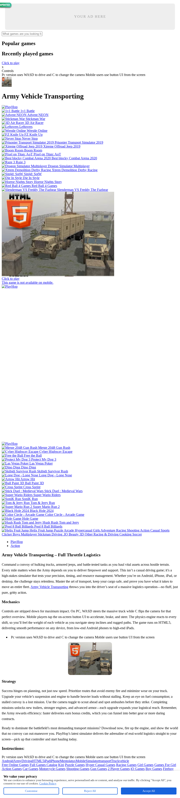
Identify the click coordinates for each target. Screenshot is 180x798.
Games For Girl (165, 765)
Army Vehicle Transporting (49, 587)
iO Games (138, 769)
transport (105, 761)
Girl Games (145, 765)
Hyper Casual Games (100, 765)
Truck (115, 761)
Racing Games (126, 765)
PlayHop (17, 542)
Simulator (92, 761)
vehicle (124, 761)
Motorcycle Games (52, 769)
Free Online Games (15, 765)
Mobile (81, 761)
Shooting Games (77, 769)
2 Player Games (119, 769)
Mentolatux (68, 761)
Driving (27, 761)
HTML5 (38, 761)
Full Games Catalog (43, 765)
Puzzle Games (75, 765)
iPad (47, 761)
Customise (31, 791)
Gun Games (98, 769)
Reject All (90, 791)
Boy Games (154, 769)
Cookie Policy (47, 783)
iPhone (55, 761)
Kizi (61, 765)
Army (17, 761)
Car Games (30, 769)
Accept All (148, 791)
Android (7, 761)
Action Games (12, 769)
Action (15, 546)
